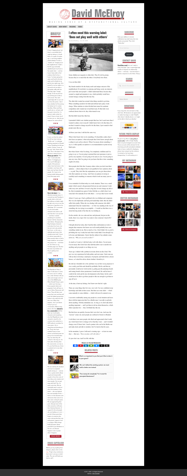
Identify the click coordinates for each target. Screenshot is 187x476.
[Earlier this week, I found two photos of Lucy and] (137, 169)
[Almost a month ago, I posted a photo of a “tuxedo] (121, 214)
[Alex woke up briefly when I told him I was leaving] (129, 222)
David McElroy (93, 15)
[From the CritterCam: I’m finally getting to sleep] (121, 222)
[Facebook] (75, 345)
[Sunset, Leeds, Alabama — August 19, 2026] (121, 169)
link (47, 452)
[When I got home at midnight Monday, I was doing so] (129, 169)
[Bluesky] (96, 345)
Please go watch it (53, 155)
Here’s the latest (52, 193)
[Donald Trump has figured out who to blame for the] (129, 185)
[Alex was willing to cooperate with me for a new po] (137, 177)
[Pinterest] (80, 345)
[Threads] (101, 345)
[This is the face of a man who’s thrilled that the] (121, 185)
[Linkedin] (85, 345)
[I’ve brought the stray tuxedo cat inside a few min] (129, 207)
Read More (55, 436)
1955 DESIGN (96, 473)
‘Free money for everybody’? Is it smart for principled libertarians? (93, 375)
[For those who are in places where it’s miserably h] (129, 177)
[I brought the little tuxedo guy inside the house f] (137, 207)
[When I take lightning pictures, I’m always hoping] (121, 177)
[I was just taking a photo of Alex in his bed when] (137, 214)
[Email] (91, 345)
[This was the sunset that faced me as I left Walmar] (137, 185)
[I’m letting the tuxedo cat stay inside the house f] (121, 207)
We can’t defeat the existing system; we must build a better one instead (94, 366)
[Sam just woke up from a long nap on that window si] (137, 222)
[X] (107, 345)
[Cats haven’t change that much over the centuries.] (129, 214)
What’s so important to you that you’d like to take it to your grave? (95, 357)
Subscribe (129, 54)
